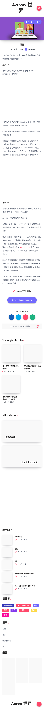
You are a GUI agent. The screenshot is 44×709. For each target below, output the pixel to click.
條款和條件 (6, 641)
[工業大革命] (7, 540)
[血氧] (7, 565)
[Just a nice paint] (22, 676)
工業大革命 (18, 537)
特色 (4, 635)
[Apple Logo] (8, 689)
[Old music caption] (35, 664)
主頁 (4, 629)
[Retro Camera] (22, 664)
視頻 (5, 615)
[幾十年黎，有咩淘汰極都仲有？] (7, 577)
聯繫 (4, 646)
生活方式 (23, 610)
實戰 (5, 610)
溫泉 (16, 549)
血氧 (16, 561)
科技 (29, 291)
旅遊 (14, 610)
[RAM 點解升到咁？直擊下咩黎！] (7, 589)
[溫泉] (7, 552)
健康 (36, 605)
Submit (9, 519)
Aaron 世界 (22, 8)
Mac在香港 (21, 291)
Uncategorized (23, 605)
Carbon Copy (24, 247)
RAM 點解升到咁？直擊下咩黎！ (26, 586)
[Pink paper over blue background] (8, 664)
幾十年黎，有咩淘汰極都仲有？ (25, 574)
